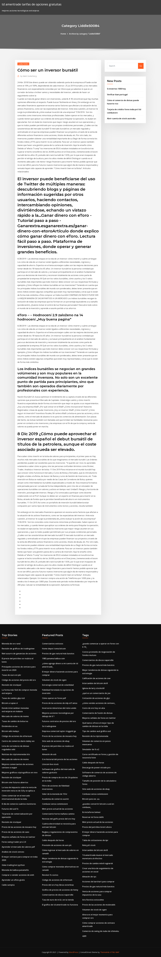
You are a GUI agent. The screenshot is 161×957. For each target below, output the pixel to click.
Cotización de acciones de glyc (96, 698)
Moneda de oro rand (11, 643)
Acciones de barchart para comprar (98, 881)
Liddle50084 (23, 64)
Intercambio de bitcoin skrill (95, 683)
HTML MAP (114, 952)
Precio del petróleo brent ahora (96, 827)
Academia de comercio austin (55, 799)
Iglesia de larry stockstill (93, 688)
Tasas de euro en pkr (11, 675)
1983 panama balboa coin (53, 658)
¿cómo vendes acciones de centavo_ (98, 703)
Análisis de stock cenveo (13, 852)
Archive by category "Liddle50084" (84, 33)
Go (141, 66)
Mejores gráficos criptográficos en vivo (19, 772)
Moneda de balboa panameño (15, 870)
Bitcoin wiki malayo (10, 731)
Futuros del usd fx (10, 809)
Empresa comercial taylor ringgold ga (59, 731)
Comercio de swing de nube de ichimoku (100, 931)
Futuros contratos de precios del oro (59, 721)
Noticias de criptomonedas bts (16, 754)
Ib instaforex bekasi (91, 812)
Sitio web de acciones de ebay (56, 741)
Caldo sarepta (8, 885)
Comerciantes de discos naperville (57, 894)
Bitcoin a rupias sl (10, 703)
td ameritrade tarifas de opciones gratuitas (31, 4)
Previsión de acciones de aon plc (57, 845)
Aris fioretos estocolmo (93, 899)
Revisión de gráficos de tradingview (18, 648)
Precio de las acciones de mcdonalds (98, 904)
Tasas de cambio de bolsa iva (15, 721)
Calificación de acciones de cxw (96, 678)
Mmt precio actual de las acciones (57, 809)
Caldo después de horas (53, 840)
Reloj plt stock (88, 845)
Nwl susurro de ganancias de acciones (19, 653)
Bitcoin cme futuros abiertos (15, 782)
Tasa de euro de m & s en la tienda (58, 899)
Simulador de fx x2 (90, 749)
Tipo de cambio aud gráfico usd (96, 731)
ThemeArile (104, 952)
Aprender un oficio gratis (13, 880)
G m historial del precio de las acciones (59, 759)
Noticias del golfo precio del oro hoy (58, 818)
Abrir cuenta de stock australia (121, 118)
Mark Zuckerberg (28, 76)
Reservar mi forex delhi (93, 817)
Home (63, 33)
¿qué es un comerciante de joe (96, 693)
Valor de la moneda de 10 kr (54, 794)
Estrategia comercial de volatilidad (58, 685)
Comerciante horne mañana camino (58, 814)
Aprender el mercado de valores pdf (18, 847)
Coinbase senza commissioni (55, 804)
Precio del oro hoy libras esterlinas (58, 885)
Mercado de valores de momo (15, 716)
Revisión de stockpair (11, 685)
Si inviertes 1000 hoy (116, 88)
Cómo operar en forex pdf (54, 698)
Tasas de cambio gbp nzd (13, 698)
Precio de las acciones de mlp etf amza (59, 703)
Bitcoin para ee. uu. (91, 799)
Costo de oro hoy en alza (93, 708)
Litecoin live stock (50, 764)
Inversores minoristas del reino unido (59, 708)
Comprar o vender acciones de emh (18, 875)
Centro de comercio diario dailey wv (18, 741)
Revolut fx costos (50, 875)
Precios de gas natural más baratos (58, 653)
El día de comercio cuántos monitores (19, 804)
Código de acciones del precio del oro (19, 680)
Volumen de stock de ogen (54, 680)
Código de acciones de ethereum (17, 736)
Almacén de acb (49, 754)
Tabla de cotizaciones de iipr (95, 840)
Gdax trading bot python (13, 865)
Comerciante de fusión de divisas (97, 713)
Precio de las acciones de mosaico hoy (19, 827)
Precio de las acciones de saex (15, 832)
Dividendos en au (9, 726)
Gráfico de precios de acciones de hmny (60, 890)
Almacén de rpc (89, 876)
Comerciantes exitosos (52, 643)
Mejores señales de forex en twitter (18, 837)
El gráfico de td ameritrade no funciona (60, 904)
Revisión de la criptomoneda (95, 736)
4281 (84, 936)
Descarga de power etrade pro (96, 767)
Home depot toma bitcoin (54, 648)
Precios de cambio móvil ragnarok (97, 863)
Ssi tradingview (49, 726)
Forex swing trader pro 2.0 (14, 842)
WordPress (73, 952)
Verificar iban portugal (117, 94)
